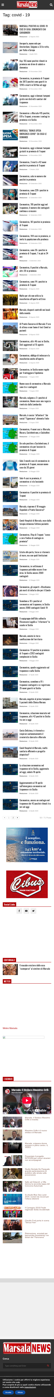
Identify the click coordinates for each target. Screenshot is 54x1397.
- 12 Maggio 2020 (33, 528)
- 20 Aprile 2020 (33, 724)
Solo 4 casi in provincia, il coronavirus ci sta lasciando (31, 480)
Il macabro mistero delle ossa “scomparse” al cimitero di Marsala (35, 967)
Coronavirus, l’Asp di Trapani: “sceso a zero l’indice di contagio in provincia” (35, 538)
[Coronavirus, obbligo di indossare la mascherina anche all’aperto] (10, 359)
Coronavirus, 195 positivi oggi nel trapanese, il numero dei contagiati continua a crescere (34, 208)
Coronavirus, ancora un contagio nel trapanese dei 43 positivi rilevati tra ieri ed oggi (35, 804)
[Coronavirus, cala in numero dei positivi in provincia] (10, 180)
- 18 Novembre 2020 (35, 124)
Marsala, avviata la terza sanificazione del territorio (31, 637)
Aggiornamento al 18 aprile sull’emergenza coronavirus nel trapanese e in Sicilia (33, 786)
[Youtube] (26, 911)
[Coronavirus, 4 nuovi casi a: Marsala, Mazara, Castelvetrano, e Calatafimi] (10, 433)
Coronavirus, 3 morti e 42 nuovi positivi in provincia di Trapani (33, 163)
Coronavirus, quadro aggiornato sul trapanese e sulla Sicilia (34, 669)
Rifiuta (20, 1392)
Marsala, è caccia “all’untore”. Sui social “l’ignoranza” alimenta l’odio (34, 417)
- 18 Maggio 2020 (33, 471)
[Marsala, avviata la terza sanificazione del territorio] (10, 640)
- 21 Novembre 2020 (35, 106)
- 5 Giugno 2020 (33, 408)
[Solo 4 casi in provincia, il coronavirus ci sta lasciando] (10, 482)
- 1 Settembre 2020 (34, 275)
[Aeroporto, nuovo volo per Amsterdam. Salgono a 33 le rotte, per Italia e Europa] (10, 47)
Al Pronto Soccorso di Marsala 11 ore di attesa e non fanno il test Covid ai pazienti (35, 327)
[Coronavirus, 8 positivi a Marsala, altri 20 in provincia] (10, 271)
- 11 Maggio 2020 (33, 545)
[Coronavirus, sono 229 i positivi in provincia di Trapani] (10, 194)
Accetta (8, 1392)
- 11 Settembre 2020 (34, 215)
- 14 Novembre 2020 (35, 155)
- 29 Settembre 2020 (35, 183)
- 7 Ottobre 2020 (33, 169)
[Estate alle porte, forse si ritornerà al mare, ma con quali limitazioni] (10, 556)
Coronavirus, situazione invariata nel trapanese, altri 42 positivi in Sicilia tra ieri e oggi (35, 716)
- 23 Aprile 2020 (33, 692)
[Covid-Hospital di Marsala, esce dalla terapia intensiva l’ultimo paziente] (10, 524)
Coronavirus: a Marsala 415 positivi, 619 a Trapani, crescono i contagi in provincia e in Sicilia (35, 116)
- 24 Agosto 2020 (33, 289)
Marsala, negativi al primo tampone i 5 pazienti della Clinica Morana (35, 700)
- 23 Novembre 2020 (35, 89)
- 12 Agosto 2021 (33, 36)
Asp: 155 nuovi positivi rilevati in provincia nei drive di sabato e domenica (33, 64)
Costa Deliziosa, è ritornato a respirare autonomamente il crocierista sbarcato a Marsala (33, 734)
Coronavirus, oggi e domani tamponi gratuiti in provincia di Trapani (35, 149)
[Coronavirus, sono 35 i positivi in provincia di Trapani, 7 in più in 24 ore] (10, 254)
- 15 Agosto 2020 (33, 348)
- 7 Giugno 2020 (33, 377)
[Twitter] (33, 911)
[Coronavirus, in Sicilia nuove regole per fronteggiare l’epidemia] (10, 373)
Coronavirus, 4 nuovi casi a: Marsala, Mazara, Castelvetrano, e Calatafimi (35, 431)
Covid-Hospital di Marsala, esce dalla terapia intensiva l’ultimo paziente (35, 522)
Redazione (23, 36)
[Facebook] (19, 911)
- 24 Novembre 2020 (35, 71)
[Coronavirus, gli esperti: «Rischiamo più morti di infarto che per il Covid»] (10, 591)
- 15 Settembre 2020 (35, 197)
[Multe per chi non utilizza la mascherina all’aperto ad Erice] (10, 299)
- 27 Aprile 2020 (33, 675)
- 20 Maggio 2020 (33, 454)
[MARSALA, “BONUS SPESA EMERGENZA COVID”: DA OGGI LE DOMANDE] (10, 134)
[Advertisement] (23, 936)
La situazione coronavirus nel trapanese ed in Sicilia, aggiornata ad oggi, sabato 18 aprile (34, 769)
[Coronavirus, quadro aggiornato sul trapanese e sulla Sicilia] (10, 671)
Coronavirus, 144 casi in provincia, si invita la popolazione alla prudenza (35, 237)
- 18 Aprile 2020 (33, 776)
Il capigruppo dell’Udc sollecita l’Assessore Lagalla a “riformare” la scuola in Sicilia (35, 622)
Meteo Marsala (10, 1028)
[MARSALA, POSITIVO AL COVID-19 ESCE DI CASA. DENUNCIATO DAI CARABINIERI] (10, 30)
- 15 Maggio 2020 (33, 485)
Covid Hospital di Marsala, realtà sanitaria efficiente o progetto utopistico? (33, 751)
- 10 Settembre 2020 (35, 229)
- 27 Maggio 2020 (33, 436)
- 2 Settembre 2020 (34, 261)
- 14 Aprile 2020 (33, 811)
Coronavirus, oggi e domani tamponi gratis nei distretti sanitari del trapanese (35, 99)
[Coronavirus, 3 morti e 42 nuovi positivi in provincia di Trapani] (10, 166)
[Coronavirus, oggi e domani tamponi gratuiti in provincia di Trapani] (10, 152)
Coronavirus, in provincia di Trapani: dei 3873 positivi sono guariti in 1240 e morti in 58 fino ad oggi (35, 82)
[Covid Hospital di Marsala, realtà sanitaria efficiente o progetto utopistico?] (10, 752)
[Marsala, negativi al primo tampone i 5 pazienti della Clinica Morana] (10, 703)
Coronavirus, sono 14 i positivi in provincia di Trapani (33, 283)
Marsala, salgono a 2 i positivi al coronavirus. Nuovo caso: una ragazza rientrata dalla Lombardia (35, 401)
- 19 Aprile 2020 (33, 758)
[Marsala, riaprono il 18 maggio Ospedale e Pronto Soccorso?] (10, 510)
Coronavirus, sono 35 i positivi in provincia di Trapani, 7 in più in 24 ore (34, 253)
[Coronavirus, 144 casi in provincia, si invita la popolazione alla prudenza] (10, 240)
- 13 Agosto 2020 (33, 363)
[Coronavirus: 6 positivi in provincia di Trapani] (10, 496)
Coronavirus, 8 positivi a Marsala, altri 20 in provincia (34, 269)
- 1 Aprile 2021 (32, 54)
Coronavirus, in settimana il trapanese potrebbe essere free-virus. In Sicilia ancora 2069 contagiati (33, 571)
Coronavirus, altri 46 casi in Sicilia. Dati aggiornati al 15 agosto (34, 343)
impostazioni (30, 1387)
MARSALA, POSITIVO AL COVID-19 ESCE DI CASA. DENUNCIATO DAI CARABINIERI (34, 29)
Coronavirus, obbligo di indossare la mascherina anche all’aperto (35, 357)
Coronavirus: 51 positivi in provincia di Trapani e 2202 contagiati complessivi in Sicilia (34, 653)
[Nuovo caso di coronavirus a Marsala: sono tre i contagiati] (10, 387)
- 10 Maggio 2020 (33, 580)
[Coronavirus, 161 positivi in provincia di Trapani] (10, 226)
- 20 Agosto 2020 (33, 317)
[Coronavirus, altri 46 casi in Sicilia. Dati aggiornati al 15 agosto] (10, 345)
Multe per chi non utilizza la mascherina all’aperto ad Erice (32, 297)
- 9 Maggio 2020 (33, 594)
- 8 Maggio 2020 (33, 629)
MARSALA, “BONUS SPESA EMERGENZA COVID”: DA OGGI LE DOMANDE (33, 134)
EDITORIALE (9, 960)
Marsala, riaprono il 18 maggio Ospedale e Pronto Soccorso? (32, 508)
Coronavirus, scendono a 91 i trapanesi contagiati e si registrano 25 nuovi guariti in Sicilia (35, 685)
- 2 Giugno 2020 (33, 422)
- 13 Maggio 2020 (33, 500)
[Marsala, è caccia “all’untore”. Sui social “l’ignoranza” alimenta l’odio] (10, 419)
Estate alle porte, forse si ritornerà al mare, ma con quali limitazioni (35, 553)
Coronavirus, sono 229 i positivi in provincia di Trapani (34, 192)
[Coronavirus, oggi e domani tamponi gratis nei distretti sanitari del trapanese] (10, 99)
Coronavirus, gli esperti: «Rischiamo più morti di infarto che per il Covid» (35, 588)
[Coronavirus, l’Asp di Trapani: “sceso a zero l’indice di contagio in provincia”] (10, 538)
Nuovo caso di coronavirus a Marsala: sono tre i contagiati (35, 385)
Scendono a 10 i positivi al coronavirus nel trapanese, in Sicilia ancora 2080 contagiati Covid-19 (35, 604)
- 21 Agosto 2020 (33, 303)
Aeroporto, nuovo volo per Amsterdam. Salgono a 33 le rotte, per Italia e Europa (34, 47)
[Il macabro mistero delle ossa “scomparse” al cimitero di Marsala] (10, 969)
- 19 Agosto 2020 (33, 334)
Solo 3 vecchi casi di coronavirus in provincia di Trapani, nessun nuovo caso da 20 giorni (34, 464)
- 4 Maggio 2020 (33, 661)
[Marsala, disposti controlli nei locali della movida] (10, 313)
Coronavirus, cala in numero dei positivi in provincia (33, 178)
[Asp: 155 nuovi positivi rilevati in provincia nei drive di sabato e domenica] (10, 65)
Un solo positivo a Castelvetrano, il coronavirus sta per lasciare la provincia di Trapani (34, 447)
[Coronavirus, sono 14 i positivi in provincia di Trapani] (10, 285)
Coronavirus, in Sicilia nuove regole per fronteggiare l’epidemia (34, 371)
